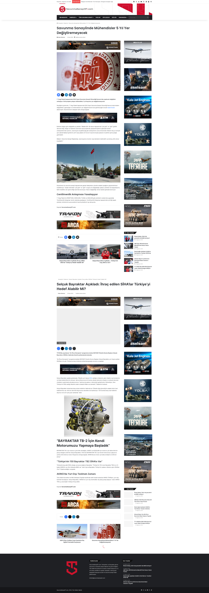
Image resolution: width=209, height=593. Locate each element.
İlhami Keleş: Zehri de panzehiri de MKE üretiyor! (142, 237)
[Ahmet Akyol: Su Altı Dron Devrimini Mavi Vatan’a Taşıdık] (128, 261)
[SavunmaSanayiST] (104, 9)
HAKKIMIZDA (122, 17)
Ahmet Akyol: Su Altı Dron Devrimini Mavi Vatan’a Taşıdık (141, 260)
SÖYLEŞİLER (106, 17)
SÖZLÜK (114, 17)
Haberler (66, 23)
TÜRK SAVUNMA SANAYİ (85, 17)
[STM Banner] (88, 119)
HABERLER (73, 17)
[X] (62, 94)
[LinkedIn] (66, 94)
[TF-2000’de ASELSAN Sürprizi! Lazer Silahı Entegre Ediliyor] (128, 269)
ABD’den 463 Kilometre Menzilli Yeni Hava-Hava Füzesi (141, 245)
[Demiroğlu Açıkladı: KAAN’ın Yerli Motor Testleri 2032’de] (128, 254)
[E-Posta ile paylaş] (74, 94)
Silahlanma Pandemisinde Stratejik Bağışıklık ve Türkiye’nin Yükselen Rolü (101, 1)
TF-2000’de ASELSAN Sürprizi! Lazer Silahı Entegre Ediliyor (143, 267)
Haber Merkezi (61, 37)
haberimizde (111, 107)
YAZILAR (98, 17)
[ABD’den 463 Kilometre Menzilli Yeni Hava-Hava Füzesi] (128, 246)
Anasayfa (60, 23)
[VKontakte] (70, 94)
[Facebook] (58, 94)
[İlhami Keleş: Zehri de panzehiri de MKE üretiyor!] (128, 239)
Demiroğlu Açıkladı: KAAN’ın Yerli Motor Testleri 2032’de (142, 252)
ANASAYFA (64, 17)
